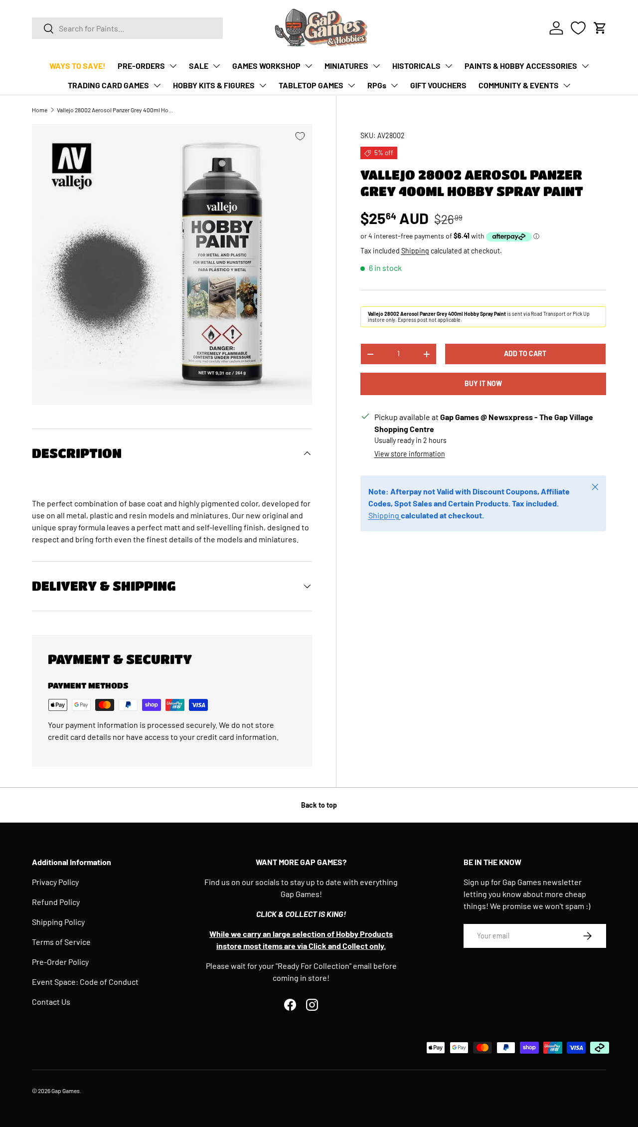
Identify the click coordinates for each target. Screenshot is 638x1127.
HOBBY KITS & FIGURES (214, 85)
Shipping (415, 250)
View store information (409, 454)
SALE (198, 65)
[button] (600, 28)
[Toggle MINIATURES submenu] (376, 66)
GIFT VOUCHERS (438, 85)
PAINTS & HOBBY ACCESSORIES (521, 65)
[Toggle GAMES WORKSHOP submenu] (309, 66)
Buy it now (483, 384)
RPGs (376, 85)
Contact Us (51, 1001)
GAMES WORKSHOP (266, 65)
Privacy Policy (55, 882)
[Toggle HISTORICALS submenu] (449, 66)
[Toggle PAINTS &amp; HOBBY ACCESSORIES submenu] (585, 66)
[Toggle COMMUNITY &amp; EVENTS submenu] (567, 85)
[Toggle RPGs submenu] (394, 85)
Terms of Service (61, 941)
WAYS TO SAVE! (77, 65)
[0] (578, 28)
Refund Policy (56, 901)
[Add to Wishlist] (300, 136)
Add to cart (525, 354)
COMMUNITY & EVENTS (518, 85)
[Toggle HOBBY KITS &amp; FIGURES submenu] (263, 85)
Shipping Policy (58, 921)
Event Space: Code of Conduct (85, 981)
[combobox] (127, 28)
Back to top (319, 805)
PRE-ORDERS (141, 65)
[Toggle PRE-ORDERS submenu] (173, 66)
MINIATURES (346, 65)
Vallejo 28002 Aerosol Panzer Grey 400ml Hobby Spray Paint (116, 109)
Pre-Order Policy (60, 961)
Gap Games (65, 1090)
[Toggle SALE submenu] (216, 66)
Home (39, 109)
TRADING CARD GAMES (108, 85)
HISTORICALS (416, 65)
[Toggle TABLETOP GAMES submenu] (351, 85)
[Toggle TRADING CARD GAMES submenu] (157, 85)
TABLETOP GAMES (311, 85)
